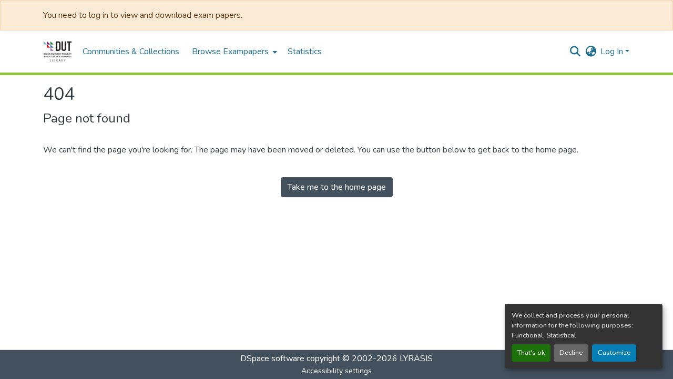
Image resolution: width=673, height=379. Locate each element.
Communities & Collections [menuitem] (131, 51)
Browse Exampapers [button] (230, 51)
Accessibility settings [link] (336, 371)
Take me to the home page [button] (337, 187)
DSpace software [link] (272, 358)
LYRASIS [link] (416, 358)
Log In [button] (612, 51)
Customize (614, 352)
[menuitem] (233, 51)
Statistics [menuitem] (305, 51)
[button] (57, 51)
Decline (571, 352)
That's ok (531, 352)
